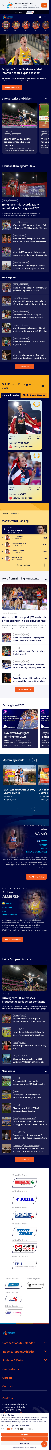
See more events (23, 809)
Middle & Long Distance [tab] (34, 395)
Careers (7, 1377)
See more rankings (23, 565)
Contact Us (9, 1386)
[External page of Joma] (24, 1200)
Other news (23, 689)
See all (23, 366)
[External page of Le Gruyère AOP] (24, 1216)
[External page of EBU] (24, 1265)
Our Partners (10, 1369)
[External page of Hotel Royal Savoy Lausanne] (35, 1285)
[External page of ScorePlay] (14, 1313)
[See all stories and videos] (45, 99)
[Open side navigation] (44, 17)
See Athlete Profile (36, 877)
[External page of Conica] (14, 1285)
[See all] (45, 278)
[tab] (5, 513)
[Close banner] (3, 5)
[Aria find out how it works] (43, 386)
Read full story (11, 87)
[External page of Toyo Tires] (24, 1232)
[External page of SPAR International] (24, 1183)
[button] (24, 78)
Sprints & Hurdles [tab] (10, 395)
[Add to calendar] (32, 781)
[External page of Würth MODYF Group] (24, 1248)
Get (44, 5)
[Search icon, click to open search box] (40, 17)
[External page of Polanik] (14, 1299)
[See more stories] (45, 167)
